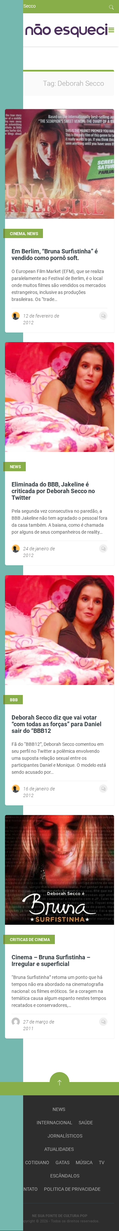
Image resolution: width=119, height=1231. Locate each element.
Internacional (54, 1122)
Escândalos (64, 1175)
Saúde (86, 1122)
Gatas (62, 1162)
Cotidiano (37, 1162)
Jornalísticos (65, 1136)
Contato (27, 1189)
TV (101, 1162)
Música (84, 1162)
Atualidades (59, 1149)
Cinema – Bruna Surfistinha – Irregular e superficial (51, 960)
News (59, 1109)
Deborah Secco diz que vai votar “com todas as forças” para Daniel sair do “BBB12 (56, 724)
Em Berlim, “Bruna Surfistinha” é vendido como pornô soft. (55, 254)
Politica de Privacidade (72, 1189)
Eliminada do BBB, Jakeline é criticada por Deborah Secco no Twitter (53, 491)
